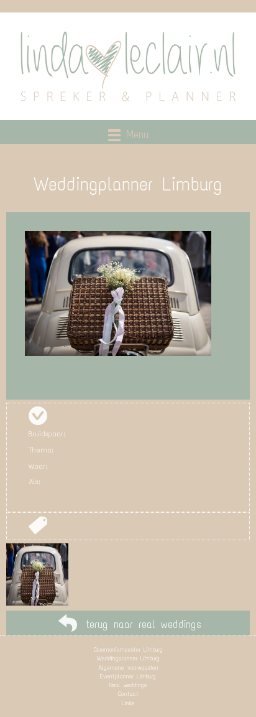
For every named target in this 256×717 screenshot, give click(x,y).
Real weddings (128, 685)
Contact (128, 694)
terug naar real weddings (143, 624)
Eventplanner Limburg (128, 676)
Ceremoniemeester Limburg (128, 649)
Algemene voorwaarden (128, 667)
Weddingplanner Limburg (128, 658)
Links (128, 703)
